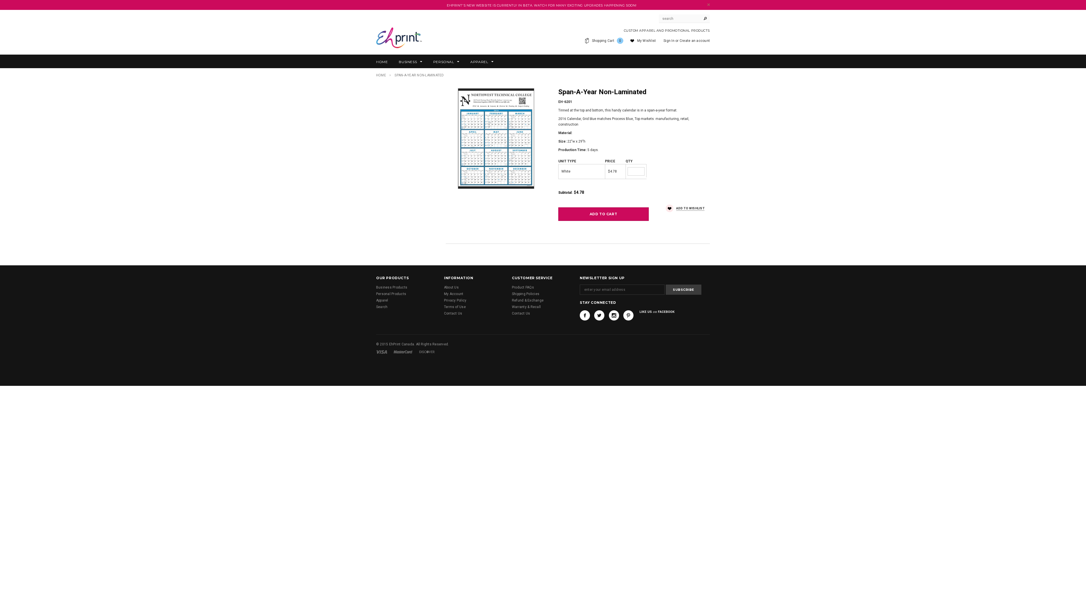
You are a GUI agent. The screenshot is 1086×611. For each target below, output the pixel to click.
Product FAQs (523, 287)
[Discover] (427, 352)
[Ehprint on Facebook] (585, 315)
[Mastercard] (403, 352)
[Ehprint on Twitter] (599, 315)
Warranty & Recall (526, 307)
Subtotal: (565, 193)
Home (381, 75)
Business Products (391, 287)
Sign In (669, 41)
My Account (453, 294)
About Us (451, 287)
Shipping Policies (525, 294)
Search (381, 307)
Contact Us (453, 313)
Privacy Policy (455, 300)
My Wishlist (646, 41)
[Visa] (381, 352)
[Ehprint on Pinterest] (628, 315)
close (708, 4)
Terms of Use (455, 307)
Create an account (695, 41)
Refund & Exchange (528, 300)
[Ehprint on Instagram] (614, 315)
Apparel (382, 300)
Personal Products (391, 294)
